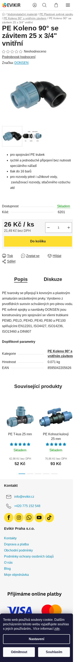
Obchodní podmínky (18, 550)
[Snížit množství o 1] (48, 227)
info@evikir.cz (24, 496)
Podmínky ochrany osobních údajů (29, 556)
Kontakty (10, 538)
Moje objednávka (16, 574)
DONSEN (21, 62)
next (72, 418)
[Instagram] (19, 517)
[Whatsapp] (29, 517)
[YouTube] (39, 517)
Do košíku (38, 241)
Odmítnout (19, 652)
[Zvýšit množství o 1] (69, 227)
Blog (7, 568)
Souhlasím (54, 652)
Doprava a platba (16, 544)
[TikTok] (49, 517)
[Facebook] (8, 517)
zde (57, 628)
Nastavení (36, 639)
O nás (8, 562)
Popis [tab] (21, 279)
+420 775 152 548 (27, 506)
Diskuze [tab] (53, 279)
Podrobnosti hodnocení (18, 57)
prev (4, 418)
